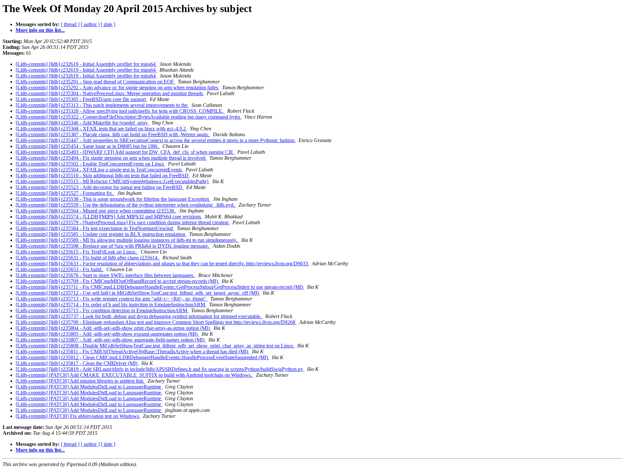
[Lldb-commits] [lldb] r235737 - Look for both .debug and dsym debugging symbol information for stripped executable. (139, 316)
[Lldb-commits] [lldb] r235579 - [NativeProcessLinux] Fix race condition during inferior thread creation (123, 222)
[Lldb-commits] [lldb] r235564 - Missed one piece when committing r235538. (96, 210)
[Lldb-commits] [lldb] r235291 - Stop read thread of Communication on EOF (95, 81)
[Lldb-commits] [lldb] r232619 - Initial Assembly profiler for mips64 (86, 64)
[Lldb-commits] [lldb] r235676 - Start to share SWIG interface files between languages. (106, 275)
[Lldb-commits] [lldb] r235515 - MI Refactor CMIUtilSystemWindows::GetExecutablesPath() (113, 181)
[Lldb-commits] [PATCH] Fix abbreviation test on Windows (78, 416)
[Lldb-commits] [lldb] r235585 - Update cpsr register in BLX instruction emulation (101, 234)
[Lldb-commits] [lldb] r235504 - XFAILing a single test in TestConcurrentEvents (99, 169)
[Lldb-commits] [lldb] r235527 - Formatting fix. (65, 193)
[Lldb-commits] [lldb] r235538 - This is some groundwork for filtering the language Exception (113, 199)
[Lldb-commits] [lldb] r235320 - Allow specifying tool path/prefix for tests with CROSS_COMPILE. (120, 111)
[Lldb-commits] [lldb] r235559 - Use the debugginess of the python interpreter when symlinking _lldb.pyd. (126, 205)
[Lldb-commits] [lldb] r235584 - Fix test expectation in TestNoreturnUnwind (95, 228)
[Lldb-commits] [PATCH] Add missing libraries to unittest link (80, 381)
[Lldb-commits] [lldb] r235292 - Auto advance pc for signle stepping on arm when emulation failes (117, 87)
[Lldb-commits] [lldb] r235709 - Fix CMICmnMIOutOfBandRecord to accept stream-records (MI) (117, 281)
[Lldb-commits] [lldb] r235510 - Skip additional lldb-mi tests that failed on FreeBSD (103, 175)
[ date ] (108, 24)
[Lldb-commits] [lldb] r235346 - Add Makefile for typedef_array (82, 122)
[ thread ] (70, 24)
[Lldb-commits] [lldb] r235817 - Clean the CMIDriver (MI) (77, 363)
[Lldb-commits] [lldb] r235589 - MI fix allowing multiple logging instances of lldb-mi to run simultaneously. (127, 240)
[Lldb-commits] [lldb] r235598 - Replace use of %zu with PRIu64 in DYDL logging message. (113, 246)
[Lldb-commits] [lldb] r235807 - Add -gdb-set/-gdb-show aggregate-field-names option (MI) (111, 340)
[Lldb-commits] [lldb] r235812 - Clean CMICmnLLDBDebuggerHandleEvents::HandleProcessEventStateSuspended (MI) (142, 357)
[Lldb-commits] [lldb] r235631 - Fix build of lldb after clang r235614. (88, 257)
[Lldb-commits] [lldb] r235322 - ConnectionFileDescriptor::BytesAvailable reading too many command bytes (129, 117)
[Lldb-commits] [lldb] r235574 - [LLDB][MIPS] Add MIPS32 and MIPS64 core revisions (109, 216)
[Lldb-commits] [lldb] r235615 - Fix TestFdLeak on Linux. (77, 252)
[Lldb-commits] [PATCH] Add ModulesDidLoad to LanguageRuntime (89, 386)
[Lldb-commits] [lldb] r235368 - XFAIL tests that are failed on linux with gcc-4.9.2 (101, 128)
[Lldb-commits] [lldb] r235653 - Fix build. (60, 269)
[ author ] (90, 24)
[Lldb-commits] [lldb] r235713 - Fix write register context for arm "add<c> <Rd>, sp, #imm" (112, 298)
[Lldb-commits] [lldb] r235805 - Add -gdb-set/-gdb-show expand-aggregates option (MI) (107, 334)
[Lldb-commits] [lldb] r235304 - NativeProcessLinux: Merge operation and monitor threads (110, 93)
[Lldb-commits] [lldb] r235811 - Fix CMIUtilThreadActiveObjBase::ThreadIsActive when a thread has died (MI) (132, 351)
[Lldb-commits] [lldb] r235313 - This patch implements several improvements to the (102, 105)
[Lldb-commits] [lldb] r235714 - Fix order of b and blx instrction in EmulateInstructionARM (111, 304)
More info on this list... (40, 30)
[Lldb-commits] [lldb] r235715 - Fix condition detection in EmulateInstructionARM (102, 310)
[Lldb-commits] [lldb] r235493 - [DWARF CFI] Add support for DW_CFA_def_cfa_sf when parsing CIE (125, 152)
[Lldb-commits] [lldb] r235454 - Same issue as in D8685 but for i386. (88, 146)
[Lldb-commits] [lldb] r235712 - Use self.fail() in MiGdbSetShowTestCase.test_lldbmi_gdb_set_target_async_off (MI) (138, 293)
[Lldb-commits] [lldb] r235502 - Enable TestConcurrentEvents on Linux (90, 164)
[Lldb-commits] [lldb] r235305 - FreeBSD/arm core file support (81, 99)
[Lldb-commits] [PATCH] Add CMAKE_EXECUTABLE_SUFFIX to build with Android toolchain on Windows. (134, 375)
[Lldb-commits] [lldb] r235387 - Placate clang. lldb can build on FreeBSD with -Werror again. (113, 134)
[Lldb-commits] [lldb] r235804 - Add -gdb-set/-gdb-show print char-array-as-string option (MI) (113, 328)
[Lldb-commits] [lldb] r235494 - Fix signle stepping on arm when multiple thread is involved (111, 158)
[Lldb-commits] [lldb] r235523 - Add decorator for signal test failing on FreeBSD (100, 187)
